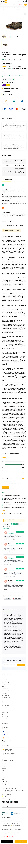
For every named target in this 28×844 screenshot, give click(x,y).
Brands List (4, 708)
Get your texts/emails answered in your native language (14, 791)
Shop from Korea (6, 823)
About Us (4, 677)
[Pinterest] (13, 836)
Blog (3, 721)
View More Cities (6, 781)
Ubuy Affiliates (5, 723)
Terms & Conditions (7, 831)
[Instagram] (5, 836)
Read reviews (6, 528)
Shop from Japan (6, 821)
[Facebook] (3, 836)
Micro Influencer (5, 695)
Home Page (4, 7)
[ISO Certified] (14, 813)
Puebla (3, 770)
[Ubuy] (5, 1)
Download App (5, 705)
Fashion (9, 7)
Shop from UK (14, 820)
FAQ (3, 714)
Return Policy (5, 712)
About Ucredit (5, 716)
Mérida (3, 779)
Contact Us (4, 680)
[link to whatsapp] (10, 37)
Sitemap (4, 686)
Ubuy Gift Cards (5, 719)
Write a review (5, 487)
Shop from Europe (16, 825)
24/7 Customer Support (11, 788)
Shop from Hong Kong (17, 821)
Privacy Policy (16, 831)
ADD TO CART (7, 841)
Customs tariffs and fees (8, 691)
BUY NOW (21, 841)
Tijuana (3, 772)
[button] (17, 1)
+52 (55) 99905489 (7, 796)
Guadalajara (5, 766)
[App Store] (5, 802)
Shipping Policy (5, 693)
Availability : (4, 68)
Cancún (3, 777)
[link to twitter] (17, 37)
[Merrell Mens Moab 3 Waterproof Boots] (14, 25)
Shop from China (15, 823)
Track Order (4, 688)
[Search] (25, 5)
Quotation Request (6, 682)
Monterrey (4, 768)
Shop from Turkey (6, 825)
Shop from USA (6, 820)
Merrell (3, 10)
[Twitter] (10, 836)
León (3, 775)
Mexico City (4, 764)
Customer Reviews (6, 710)
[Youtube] (8, 836)
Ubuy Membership (6, 697)
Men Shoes (16, 7)
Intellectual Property (6, 684)
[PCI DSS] (5, 813)
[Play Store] (14, 802)
